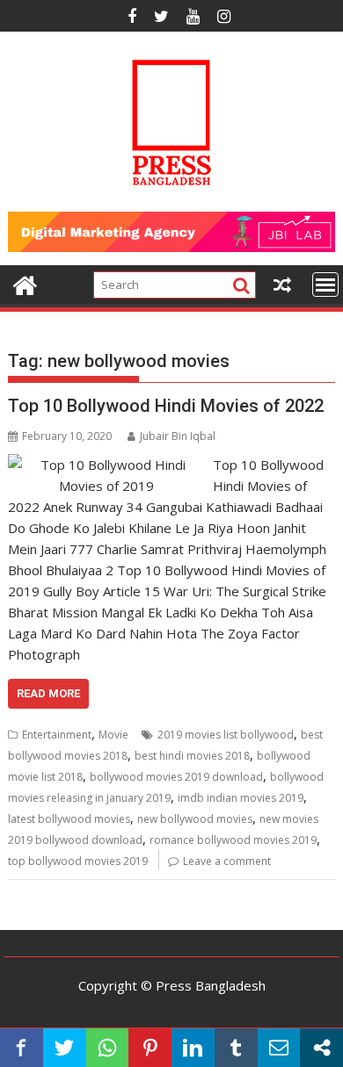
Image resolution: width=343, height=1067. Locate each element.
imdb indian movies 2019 (240, 797)
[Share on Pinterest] (150, 1047)
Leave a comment (227, 861)
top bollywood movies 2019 (78, 861)
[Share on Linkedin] (193, 1047)
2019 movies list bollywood (225, 734)
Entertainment (56, 734)
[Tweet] (64, 1047)
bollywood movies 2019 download (176, 776)
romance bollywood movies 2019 (233, 840)
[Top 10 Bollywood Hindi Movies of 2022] (106, 464)
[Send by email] (279, 1047)
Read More (48, 693)
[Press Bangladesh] (25, 283)
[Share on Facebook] (21, 1047)
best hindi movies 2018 (192, 755)
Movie (113, 734)
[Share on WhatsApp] (107, 1047)
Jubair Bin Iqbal (177, 436)
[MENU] (325, 284)
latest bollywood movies (69, 818)
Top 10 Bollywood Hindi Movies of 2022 (166, 405)
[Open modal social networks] (321, 1047)
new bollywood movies (194, 818)
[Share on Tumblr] (236, 1047)
